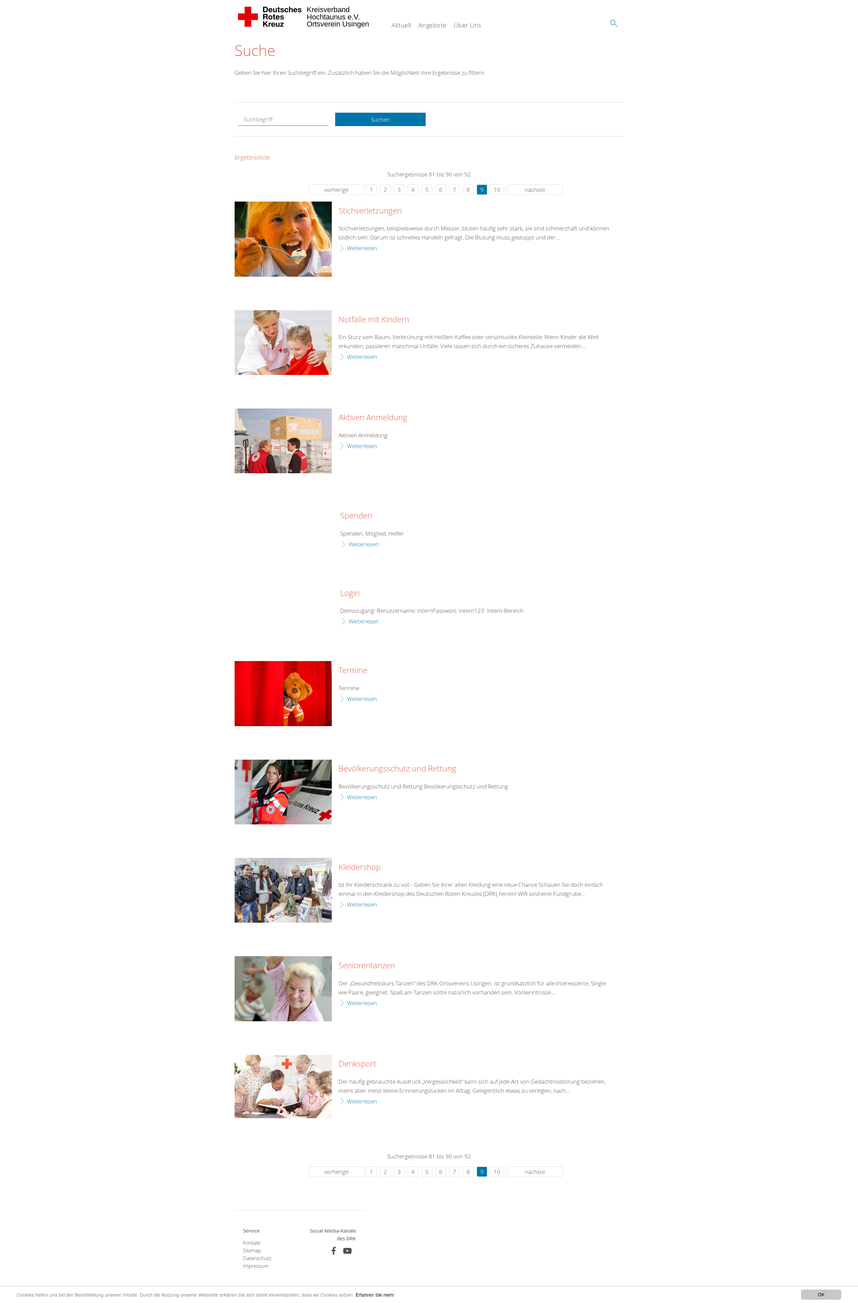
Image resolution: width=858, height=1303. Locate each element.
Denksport (357, 1064)
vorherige (336, 190)
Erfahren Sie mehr (375, 1294)
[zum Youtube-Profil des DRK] (347, 1251)
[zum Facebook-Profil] (333, 1251)
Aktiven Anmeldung (373, 418)
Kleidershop (360, 867)
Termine (353, 670)
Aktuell (401, 25)
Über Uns (467, 25)
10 (497, 190)
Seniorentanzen (367, 966)
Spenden (356, 516)
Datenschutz (257, 1258)
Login (350, 593)
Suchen (380, 119)
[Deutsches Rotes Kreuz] (270, 17)
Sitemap (252, 1250)
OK (821, 1294)
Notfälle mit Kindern (374, 320)
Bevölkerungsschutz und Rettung (397, 769)
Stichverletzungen (370, 211)
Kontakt (251, 1243)
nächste (535, 190)
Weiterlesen (362, 248)
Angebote (432, 25)
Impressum (255, 1266)
